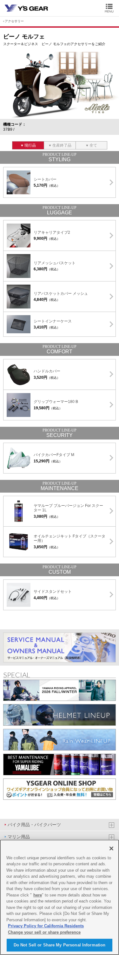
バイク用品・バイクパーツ (34, 824)
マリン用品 (19, 836)
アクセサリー (14, 21)
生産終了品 (61, 145)
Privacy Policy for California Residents (46, 926)
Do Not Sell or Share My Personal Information (60, 945)
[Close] (111, 848)
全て (93, 145)
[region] (59, 897)
